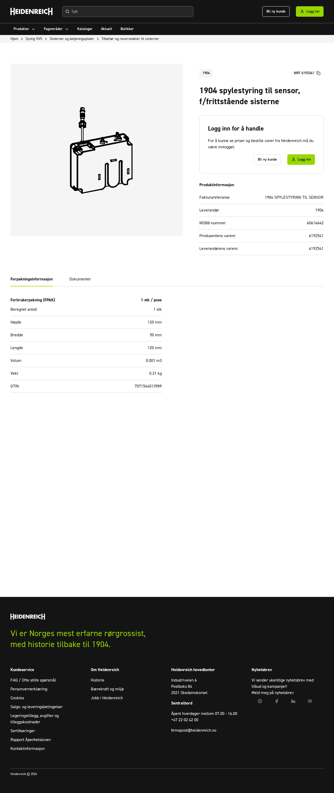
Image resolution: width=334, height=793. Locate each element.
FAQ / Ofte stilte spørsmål (33, 680)
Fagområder (53, 29)
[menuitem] (24, 29)
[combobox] (128, 11)
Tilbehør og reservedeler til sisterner (130, 39)
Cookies (17, 698)
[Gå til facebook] (277, 701)
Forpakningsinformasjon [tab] (31, 279)
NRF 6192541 (304, 73)
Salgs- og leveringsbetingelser (36, 706)
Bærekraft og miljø (107, 689)
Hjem (14, 39)
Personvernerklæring (28, 689)
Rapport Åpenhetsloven (30, 739)
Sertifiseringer (22, 730)
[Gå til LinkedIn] (293, 701)
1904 (206, 73)
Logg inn (312, 11)
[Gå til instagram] (260, 701)
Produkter (21, 29)
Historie (97, 680)
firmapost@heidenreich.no (193, 730)
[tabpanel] (167, 347)
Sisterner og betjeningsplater (72, 39)
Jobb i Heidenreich (107, 698)
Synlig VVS (34, 39)
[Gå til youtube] (310, 701)
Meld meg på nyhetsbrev (273, 692)
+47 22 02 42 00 (184, 719)
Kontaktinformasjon (27, 748)
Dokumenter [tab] (80, 279)
